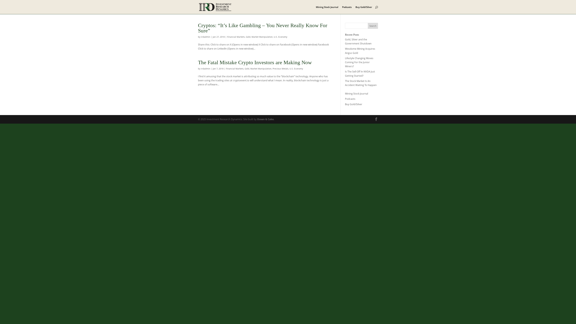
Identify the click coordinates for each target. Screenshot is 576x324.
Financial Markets (236, 36)
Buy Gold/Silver (364, 7)
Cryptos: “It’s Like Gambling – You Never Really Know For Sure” (262, 28)
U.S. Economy (280, 36)
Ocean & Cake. (265, 119)
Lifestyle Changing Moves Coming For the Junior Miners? (359, 62)
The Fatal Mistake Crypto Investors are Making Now (255, 62)
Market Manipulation (262, 36)
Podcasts (347, 7)
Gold (248, 36)
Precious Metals (280, 68)
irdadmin (205, 36)
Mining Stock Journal (327, 7)
